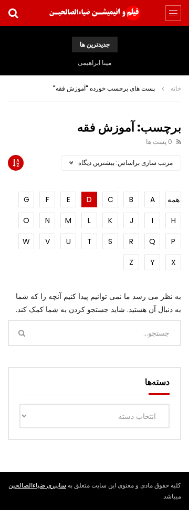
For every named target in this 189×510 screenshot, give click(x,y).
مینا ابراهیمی (94, 62)
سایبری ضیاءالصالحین (37, 485)
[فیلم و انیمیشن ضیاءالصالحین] (94, 13)
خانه (176, 88)
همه (173, 199)
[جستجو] (13, 13)
